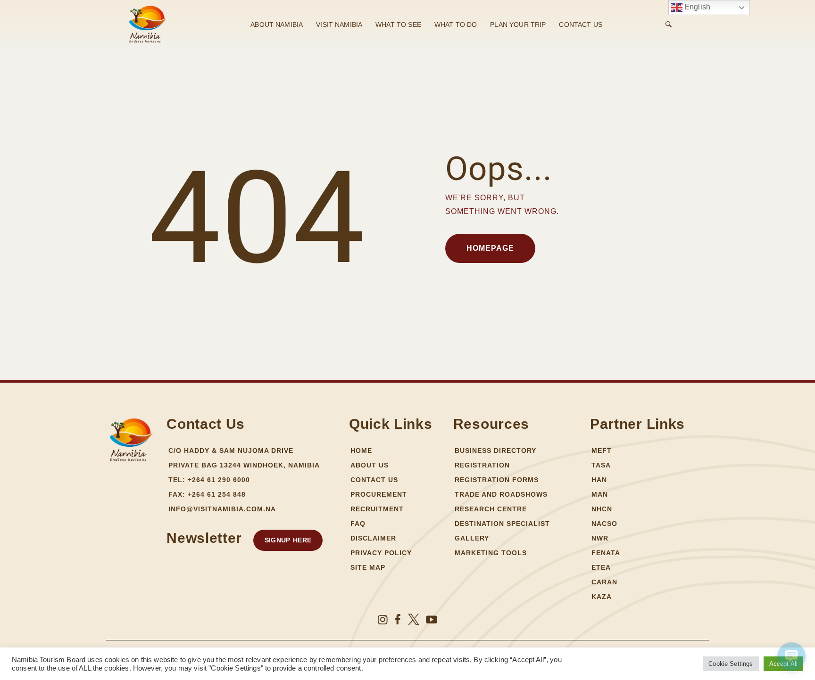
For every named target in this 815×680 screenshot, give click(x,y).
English (696, 7)
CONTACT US (580, 24)
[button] (288, 540)
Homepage (490, 248)
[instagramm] (383, 619)
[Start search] (668, 24)
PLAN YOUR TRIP (518, 24)
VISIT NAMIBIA (339, 24)
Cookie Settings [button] (730, 663)
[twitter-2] (413, 619)
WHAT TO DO (455, 24)
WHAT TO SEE (398, 24)
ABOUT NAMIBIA (276, 24)
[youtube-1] (431, 619)
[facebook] (397, 619)
